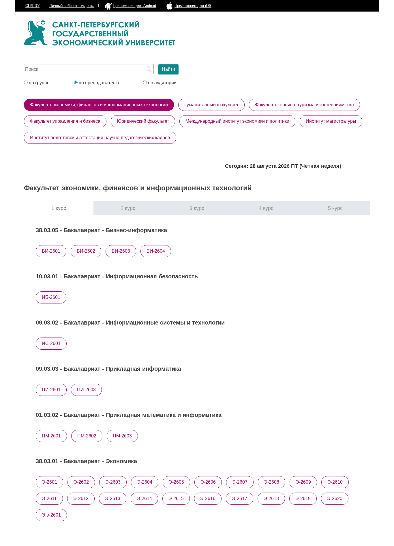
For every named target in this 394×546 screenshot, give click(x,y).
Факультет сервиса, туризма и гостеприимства (304, 104)
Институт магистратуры (331, 121)
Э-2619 (303, 498)
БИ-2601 (51, 251)
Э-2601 (49, 482)
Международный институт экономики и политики (237, 121)
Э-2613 (112, 498)
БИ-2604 (156, 251)
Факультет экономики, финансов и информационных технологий (99, 104)
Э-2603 (113, 482)
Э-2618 (271, 498)
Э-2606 (208, 482)
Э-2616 (207, 498)
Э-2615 (176, 498)
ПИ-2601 (51, 389)
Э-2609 (303, 482)
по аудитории (162, 82)
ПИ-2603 (86, 389)
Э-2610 (335, 482)
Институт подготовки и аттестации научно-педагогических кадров (100, 137)
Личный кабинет (71, 5)
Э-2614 (144, 498)
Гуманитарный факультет (211, 104)
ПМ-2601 (51, 435)
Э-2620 (334, 498)
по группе (39, 82)
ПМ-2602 (86, 435)
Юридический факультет (143, 121)
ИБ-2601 (51, 297)
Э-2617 (239, 498)
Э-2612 (81, 498)
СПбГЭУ (32, 5)
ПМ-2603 (122, 435)
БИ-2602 (86, 251)
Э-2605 (176, 482)
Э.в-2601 (51, 515)
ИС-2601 (51, 343)
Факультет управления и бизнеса (65, 121)
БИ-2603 (121, 251)
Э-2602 (81, 482)
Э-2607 (239, 482)
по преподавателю (98, 82)
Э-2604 (144, 482)
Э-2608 (271, 482)
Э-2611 (49, 498)
